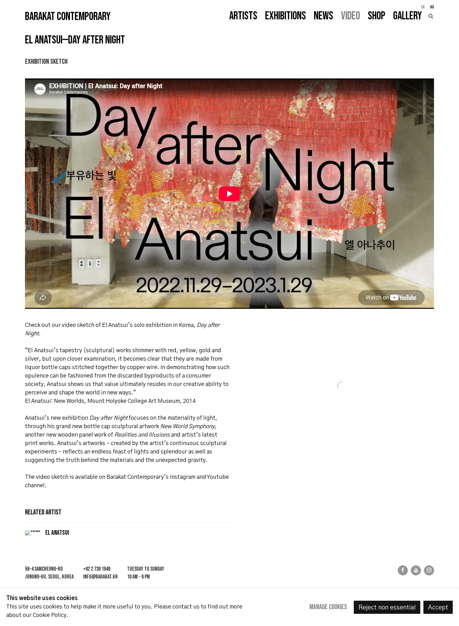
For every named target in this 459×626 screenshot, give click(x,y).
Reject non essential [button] (387, 607)
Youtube (416, 570)
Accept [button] (438, 607)
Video (350, 16)
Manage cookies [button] (328, 607)
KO (432, 7)
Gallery (407, 16)
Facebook (403, 570)
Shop (376, 16)
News (323, 16)
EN (423, 7)
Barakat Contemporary (68, 17)
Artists (243, 16)
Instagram (429, 570)
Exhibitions (285, 16)
